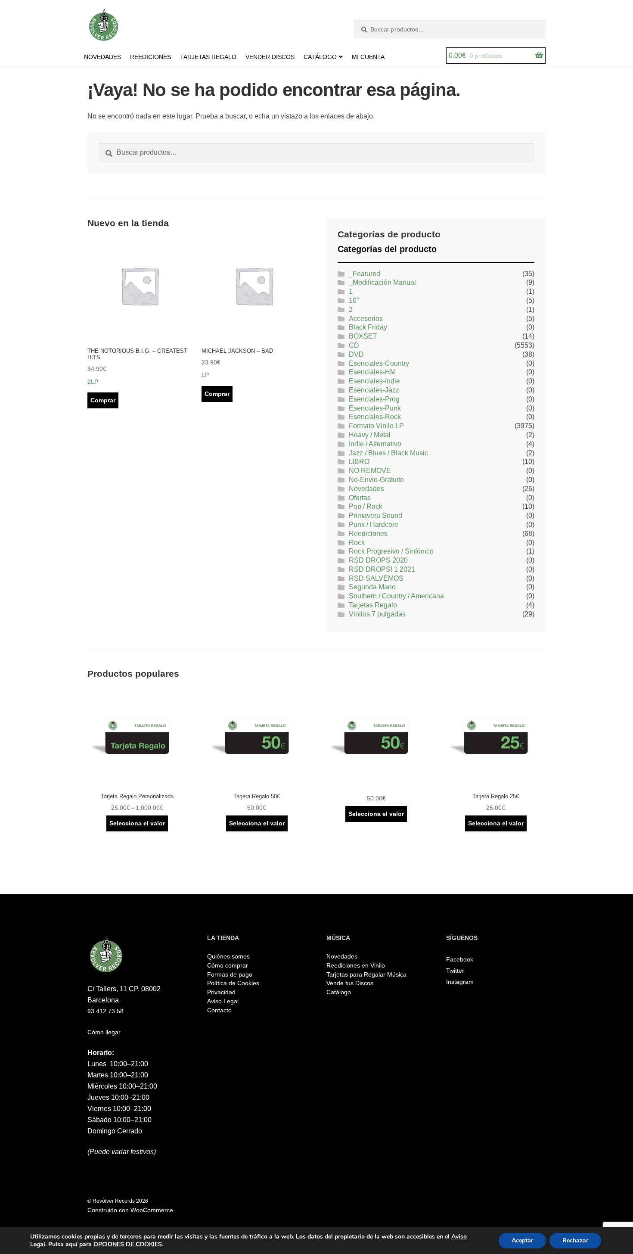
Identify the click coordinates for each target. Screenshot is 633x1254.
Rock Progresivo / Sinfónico (391, 551)
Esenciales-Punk (375, 408)
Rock (357, 542)
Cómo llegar (104, 1032)
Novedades (366, 488)
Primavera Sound (375, 515)
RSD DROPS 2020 (378, 560)
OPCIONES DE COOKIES (127, 1244)
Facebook (459, 959)
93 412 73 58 (105, 1011)
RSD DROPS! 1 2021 (382, 569)
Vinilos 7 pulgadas (377, 614)
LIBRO (359, 461)
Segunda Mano (372, 587)
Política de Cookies (233, 983)
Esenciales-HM (372, 372)
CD (354, 345)
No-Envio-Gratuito (376, 479)
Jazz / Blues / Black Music (388, 453)
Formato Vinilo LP (376, 425)
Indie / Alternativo (375, 444)
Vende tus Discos (349, 983)
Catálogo (338, 992)
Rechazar (575, 1240)
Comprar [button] (102, 400)
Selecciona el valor (137, 823)
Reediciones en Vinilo (355, 965)
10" (354, 300)
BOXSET (363, 336)
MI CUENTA (368, 56)
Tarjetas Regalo (373, 605)
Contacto (219, 1010)
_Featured (364, 273)
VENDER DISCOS (270, 56)
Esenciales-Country (379, 363)
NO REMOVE (370, 470)
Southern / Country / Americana (396, 596)
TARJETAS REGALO (208, 56)
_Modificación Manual (382, 282)
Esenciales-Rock (375, 416)
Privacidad (221, 992)
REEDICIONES (150, 56)
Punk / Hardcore (373, 524)
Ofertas (360, 497)
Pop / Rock (365, 506)
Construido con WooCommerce (130, 1210)
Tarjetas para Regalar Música (366, 974)
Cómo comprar (227, 965)
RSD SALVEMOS (376, 578)
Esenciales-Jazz (374, 390)
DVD (356, 354)
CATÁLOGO (320, 56)
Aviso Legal (223, 1001)
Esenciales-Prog (374, 399)
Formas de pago (229, 974)
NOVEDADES (102, 56)
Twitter (455, 970)
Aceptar (522, 1240)
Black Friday (368, 327)
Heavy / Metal (370, 435)
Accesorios (366, 318)
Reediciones (368, 533)
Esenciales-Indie (374, 381)
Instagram (460, 981)
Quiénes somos (228, 956)
